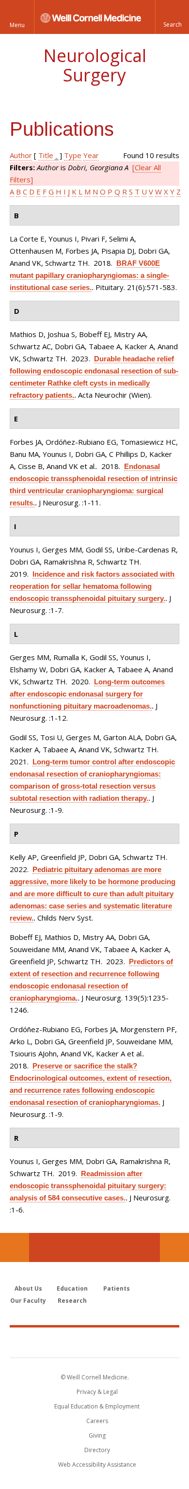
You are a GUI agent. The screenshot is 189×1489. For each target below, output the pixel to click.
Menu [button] (17, 25)
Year (91, 155)
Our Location (14, 1247)
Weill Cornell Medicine (94, 1342)
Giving (97, 1435)
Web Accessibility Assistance (97, 1464)
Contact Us (174, 1247)
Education (72, 1288)
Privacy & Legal (97, 1392)
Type (72, 155)
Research (72, 1300)
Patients (116, 1288)
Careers (97, 1421)
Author (21, 155)
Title (45, 155)
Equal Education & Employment (97, 1406)
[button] (172, 17)
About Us (28, 1288)
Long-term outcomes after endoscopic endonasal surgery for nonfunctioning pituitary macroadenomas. (87, 694)
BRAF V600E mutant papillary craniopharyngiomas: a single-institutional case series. (89, 275)
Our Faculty (28, 1300)
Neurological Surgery (94, 65)
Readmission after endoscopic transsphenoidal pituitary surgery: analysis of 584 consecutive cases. (88, 1185)
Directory (97, 1450)
